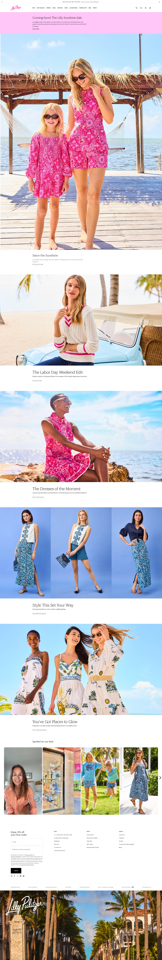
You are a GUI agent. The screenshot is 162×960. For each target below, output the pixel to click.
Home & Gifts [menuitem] (83, 8)
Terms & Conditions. (16, 856)
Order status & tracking (61, 838)
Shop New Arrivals (37, 264)
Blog (120, 847)
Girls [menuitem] (54, 8)
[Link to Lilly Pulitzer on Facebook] (14, 876)
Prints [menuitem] (95, 8)
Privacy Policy (29, 855)
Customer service (59, 850)
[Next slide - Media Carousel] (160, 778)
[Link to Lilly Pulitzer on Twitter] (17, 876)
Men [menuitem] (90, 8)
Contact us (57, 847)
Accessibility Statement (51, 887)
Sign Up (16, 870)
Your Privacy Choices (126, 887)
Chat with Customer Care (64, 835)
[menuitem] (136, 8)
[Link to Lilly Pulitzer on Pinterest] (23, 876)
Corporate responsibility (126, 844)
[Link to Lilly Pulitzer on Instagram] (11, 876)
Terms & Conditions (32, 887)
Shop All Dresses (38, 497)
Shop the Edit (37, 381)
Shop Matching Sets (39, 613)
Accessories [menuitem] (73, 8)
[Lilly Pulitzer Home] (16, 8)
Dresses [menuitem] (60, 8)
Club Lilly (89, 841)
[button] (159, 2)
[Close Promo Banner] (2, 1)
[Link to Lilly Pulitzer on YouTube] (20, 876)
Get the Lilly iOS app (93, 847)
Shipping (56, 841)
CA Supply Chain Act (146, 887)
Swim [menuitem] (66, 8)
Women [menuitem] (48, 8)
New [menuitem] (33, 8)
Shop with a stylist (92, 838)
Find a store (90, 835)
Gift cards (90, 844)
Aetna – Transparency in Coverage (105, 887)
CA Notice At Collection (85, 887)
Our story (122, 835)
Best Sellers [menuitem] (40, 8)
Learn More (35, 29)
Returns (56, 844)
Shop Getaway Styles (39, 730)
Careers (121, 838)
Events (121, 841)
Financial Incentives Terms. (27, 864)
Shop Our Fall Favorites (89, 2)
